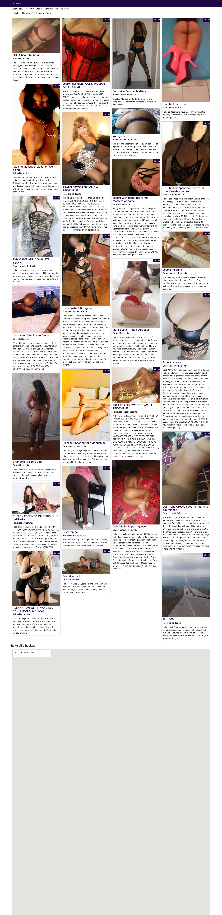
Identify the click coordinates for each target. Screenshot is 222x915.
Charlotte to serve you (27, 461)
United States (35, 9)
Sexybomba (70, 532)
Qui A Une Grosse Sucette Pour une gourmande (185, 508)
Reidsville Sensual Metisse (129, 91)
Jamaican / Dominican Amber (31, 335)
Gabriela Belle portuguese (129, 526)
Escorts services (19, 9)
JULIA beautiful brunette (28, 55)
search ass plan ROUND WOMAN (84, 83)
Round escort (71, 576)
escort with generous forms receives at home (130, 199)
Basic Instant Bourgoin (77, 308)
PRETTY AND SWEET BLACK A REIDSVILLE (132, 407)
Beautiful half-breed (175, 104)
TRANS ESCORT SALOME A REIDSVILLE (80, 189)
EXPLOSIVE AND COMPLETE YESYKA (31, 261)
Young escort (121, 136)
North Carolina (51, 9)
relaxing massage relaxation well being (33, 168)
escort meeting (172, 269)
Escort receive (172, 362)
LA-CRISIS (16, 3)
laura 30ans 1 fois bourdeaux (131, 329)
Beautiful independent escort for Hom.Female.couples (183, 189)
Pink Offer (169, 619)
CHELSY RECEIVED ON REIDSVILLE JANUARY (35, 518)
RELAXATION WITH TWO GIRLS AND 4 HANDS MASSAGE (33, 609)
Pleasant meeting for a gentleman (84, 442)
